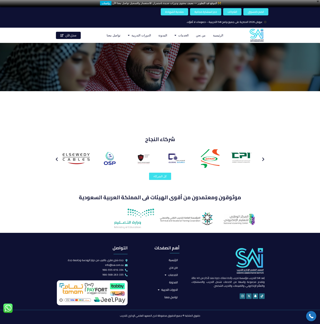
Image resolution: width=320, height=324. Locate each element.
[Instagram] (242, 296)
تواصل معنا (113, 35)
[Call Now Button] (311, 316)
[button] (56, 159)
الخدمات (183, 35)
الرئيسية (218, 35)
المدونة (162, 35)
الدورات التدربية (141, 35)
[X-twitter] (249, 296)
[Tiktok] (262, 296)
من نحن (201, 35)
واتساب (106, 3)
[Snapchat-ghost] (255, 296)
